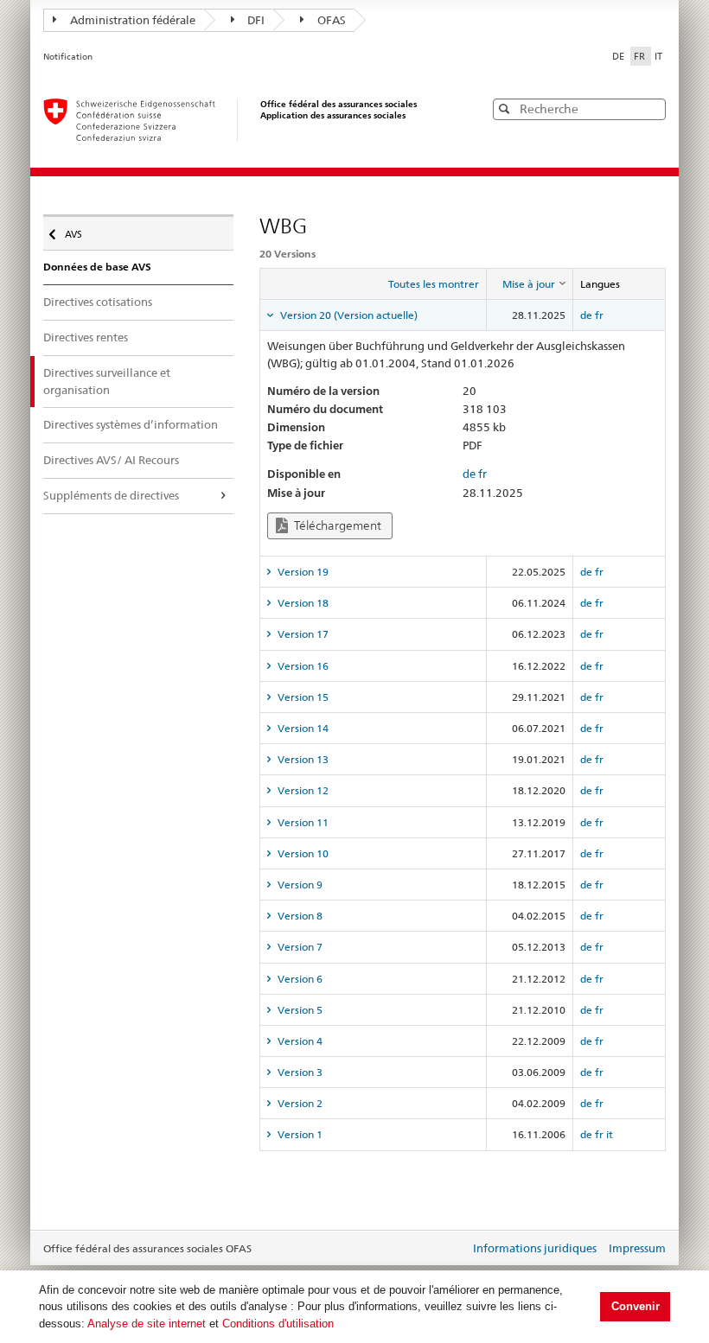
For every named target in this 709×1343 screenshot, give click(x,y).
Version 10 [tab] (302, 853)
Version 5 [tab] (299, 1009)
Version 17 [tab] (302, 633)
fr (599, 315)
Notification (68, 56)
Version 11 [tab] (302, 822)
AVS (79, 230)
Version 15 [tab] (302, 697)
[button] (651, 108)
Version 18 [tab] (302, 602)
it (609, 1134)
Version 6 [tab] (299, 978)
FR (641, 56)
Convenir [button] (635, 1306)
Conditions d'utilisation (278, 1323)
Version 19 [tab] (302, 571)
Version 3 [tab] (299, 1072)
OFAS (331, 20)
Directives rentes (85, 337)
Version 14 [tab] (302, 728)
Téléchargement (336, 525)
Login (453, 1249)
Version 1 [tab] (299, 1134)
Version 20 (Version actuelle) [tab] (348, 315)
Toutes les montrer (433, 283)
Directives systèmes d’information (130, 424)
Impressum (637, 1248)
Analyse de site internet (146, 1323)
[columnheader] (529, 284)
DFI (256, 20)
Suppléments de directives (111, 495)
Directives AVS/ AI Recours (111, 460)
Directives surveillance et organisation (106, 381)
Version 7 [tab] (299, 946)
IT (658, 56)
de (586, 315)
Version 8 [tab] (299, 915)
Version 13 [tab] (302, 759)
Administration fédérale (132, 20)
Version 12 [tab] (302, 790)
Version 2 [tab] (299, 1103)
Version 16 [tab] (302, 665)
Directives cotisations (97, 302)
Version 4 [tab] (299, 1040)
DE (619, 56)
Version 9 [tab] (299, 884)
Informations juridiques (535, 1248)
